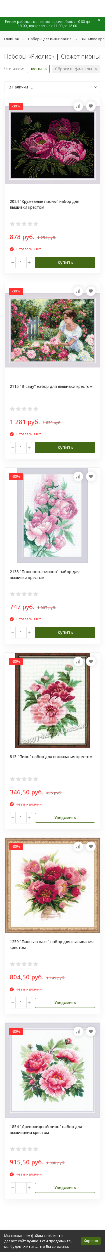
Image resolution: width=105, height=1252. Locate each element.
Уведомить (65, 817)
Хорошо (91, 1240)
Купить (65, 262)
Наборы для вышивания (49, 38)
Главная (11, 38)
